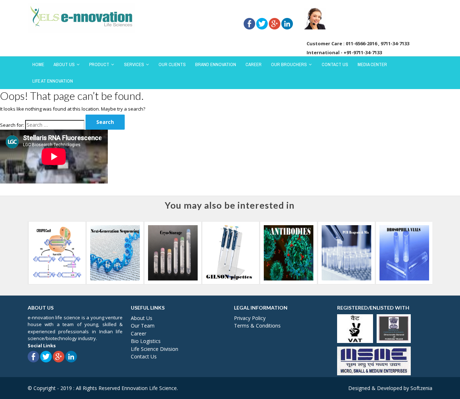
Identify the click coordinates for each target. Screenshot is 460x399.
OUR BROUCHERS (289, 64)
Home (38, 64)
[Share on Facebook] (249, 14)
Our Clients (172, 64)
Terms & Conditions (257, 325)
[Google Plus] (274, 14)
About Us (64, 64)
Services (134, 64)
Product (99, 64)
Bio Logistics (146, 341)
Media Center (372, 64)
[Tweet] (262, 14)
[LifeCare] (81, 17)
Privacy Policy (250, 318)
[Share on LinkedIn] (287, 14)
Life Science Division (154, 348)
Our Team (143, 325)
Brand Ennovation (215, 64)
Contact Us (335, 64)
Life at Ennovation (52, 81)
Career (253, 64)
